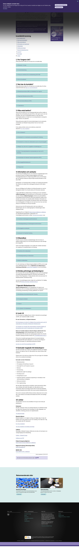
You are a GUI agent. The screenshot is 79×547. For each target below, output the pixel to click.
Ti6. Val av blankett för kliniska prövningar (25, 426)
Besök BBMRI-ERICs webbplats (23, 451)
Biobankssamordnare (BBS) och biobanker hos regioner (30, 91)
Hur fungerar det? (21, 38)
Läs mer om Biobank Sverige (47, 525)
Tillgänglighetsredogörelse (28, 518)
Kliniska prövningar (21, 48)
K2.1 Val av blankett (25, 128)
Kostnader (19, 53)
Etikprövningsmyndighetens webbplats (37, 212)
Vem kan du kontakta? (22, 40)
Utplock (19, 303)
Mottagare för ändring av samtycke (64, 516)
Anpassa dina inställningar (61, 5)
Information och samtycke (23, 44)
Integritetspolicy (27, 521)
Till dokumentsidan (20, 413)
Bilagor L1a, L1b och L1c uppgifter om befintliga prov (29, 146)
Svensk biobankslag (22, 70)
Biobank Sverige (61, 515)
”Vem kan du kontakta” (38, 215)
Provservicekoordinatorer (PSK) (25, 101)
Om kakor (5, 8)
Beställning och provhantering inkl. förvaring (28, 294)
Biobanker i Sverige (22, 65)
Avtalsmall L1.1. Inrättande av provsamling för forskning (30, 137)
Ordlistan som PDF (20, 438)
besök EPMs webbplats (32, 267)
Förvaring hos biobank (23, 299)
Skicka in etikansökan (22, 260)
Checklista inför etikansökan (24, 251)
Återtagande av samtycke (23, 228)
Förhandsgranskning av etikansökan (25, 255)
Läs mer (19, 494)
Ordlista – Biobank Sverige (21, 435)
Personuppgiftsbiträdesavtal (24, 162)
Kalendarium (26, 516)
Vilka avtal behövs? (21, 42)
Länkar (18, 55)
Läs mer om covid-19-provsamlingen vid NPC (25, 344)
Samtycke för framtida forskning (25, 233)
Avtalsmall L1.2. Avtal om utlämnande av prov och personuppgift (32, 141)
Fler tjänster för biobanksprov (24, 308)
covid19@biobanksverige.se (40, 335)
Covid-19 (19, 52)
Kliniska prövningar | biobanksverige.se (29, 281)
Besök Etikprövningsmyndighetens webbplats (26, 442)
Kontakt (60, 513)
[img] (36, 457)
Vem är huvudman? (22, 79)
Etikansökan (20, 46)
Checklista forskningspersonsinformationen (27, 219)
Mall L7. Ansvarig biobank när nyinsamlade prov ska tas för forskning (30, 152)
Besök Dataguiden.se (20, 447)
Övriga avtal (20, 167)
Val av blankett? (21, 132)
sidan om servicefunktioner (31, 87)
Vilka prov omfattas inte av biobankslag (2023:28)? (29, 74)
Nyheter (25, 515)
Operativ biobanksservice (22, 50)
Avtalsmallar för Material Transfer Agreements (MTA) (29, 157)
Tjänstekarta (21, 105)
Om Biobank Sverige (27, 513)
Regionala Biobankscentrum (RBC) (25, 96)
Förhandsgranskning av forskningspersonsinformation (29, 223)
